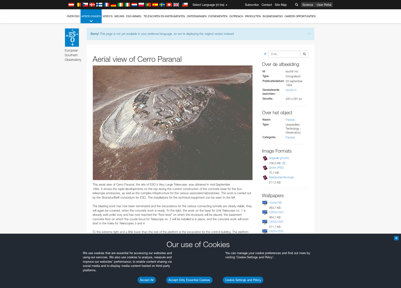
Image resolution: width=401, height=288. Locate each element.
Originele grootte (279, 158)
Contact (267, 5)
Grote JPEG (276, 167)
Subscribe (252, 5)
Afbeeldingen (91, 16)
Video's (108, 16)
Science (307, 5)
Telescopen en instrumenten (164, 16)
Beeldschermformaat (281, 177)
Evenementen (217, 16)
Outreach (236, 16)
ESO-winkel (134, 16)
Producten (253, 16)
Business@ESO (273, 16)
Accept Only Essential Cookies (189, 280)
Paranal (290, 119)
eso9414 (291, 90)
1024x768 (275, 202)
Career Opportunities (300, 16)
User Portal (324, 5)
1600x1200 (276, 221)
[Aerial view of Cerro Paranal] (172, 122)
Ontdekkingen (197, 16)
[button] (283, 163)
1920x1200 (276, 231)
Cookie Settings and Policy (243, 280)
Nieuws (119, 16)
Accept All (147, 280)
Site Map (281, 5)
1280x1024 (276, 212)
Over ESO (73, 16)
